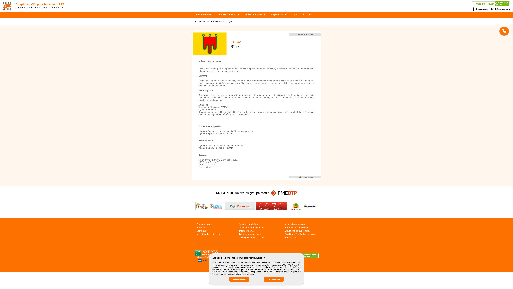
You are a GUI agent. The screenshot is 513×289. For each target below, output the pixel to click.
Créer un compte (502, 9)
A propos (307, 14)
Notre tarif (201, 231)
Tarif (295, 14)
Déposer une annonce (228, 14)
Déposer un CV (279, 14)
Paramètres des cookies (297, 227)
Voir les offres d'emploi (255, 14)
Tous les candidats (248, 224)
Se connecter (482, 9)
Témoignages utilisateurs (251, 237)
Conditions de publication (297, 231)
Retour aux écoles (305, 34)
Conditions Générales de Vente (300, 234)
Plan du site (290, 237)
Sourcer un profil (203, 14)
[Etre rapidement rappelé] (503, 31)
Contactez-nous (204, 224)
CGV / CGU (287, 265)
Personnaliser (239, 279)
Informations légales (295, 224)
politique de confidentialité (223, 267)
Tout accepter (273, 279)
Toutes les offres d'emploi (252, 227)
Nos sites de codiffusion (208, 234)
